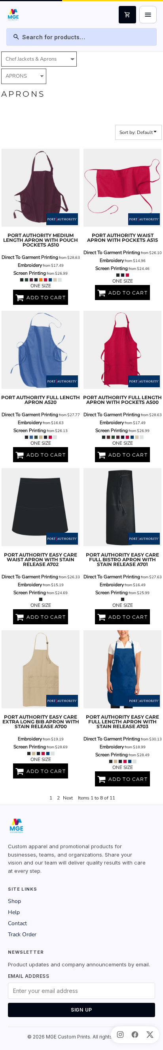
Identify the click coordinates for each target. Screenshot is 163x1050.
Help (14, 912)
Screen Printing (29, 273)
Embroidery (30, 265)
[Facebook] (135, 1034)
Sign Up (81, 1010)
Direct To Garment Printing (30, 257)
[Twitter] (150, 1034)
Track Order (22, 934)
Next (68, 798)
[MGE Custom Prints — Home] (12, 14)
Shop (14, 901)
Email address (28, 976)
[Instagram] (120, 1034)
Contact (17, 923)
